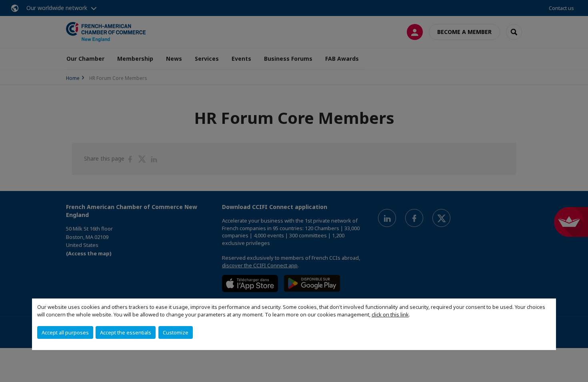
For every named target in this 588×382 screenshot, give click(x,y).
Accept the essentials (125, 332)
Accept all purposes (65, 332)
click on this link (390, 314)
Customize (175, 332)
